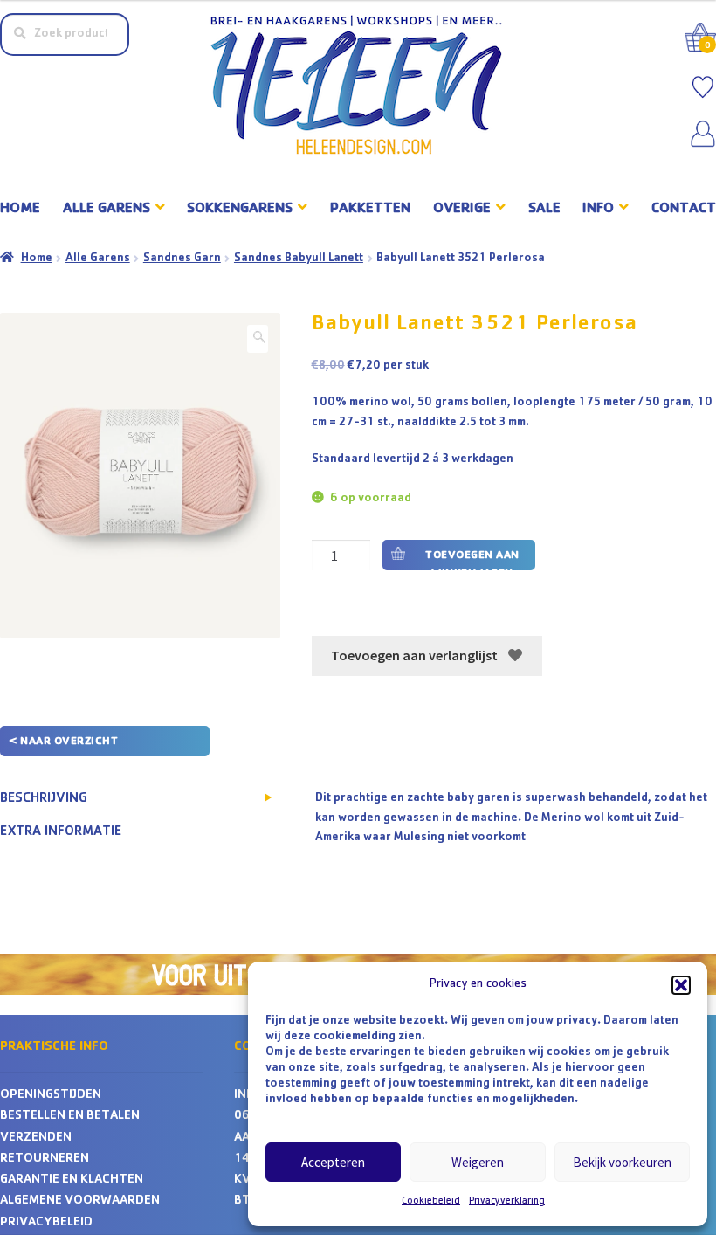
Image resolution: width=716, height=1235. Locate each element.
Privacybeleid (46, 1223)
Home (20, 209)
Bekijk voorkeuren (622, 1162)
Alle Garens (97, 258)
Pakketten (370, 209)
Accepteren (333, 1162)
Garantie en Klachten (71, 1180)
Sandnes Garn (182, 258)
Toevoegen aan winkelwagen (472, 560)
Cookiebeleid (431, 1202)
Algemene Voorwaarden (80, 1201)
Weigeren (477, 1162)
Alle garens (106, 209)
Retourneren (44, 1159)
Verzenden (36, 1138)
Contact (683, 209)
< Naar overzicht (63, 742)
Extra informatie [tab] (60, 832)
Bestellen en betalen (70, 1116)
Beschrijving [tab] (43, 799)
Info (598, 209)
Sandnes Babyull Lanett (298, 258)
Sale (544, 209)
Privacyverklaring (507, 1202)
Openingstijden (50, 1095)
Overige (462, 209)
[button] (681, 985)
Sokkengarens (240, 209)
